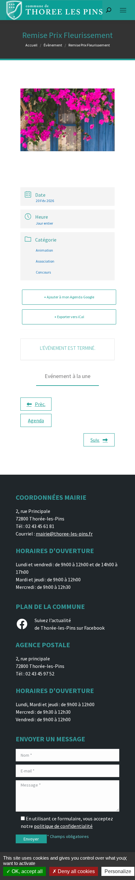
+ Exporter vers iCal (69, 316)
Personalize (118, 871)
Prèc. (40, 404)
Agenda (36, 420)
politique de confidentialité (63, 826)
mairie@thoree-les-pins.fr (64, 534)
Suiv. (95, 440)
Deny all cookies (76, 871)
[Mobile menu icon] (123, 10)
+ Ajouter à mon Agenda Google (69, 297)
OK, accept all (26, 871)
